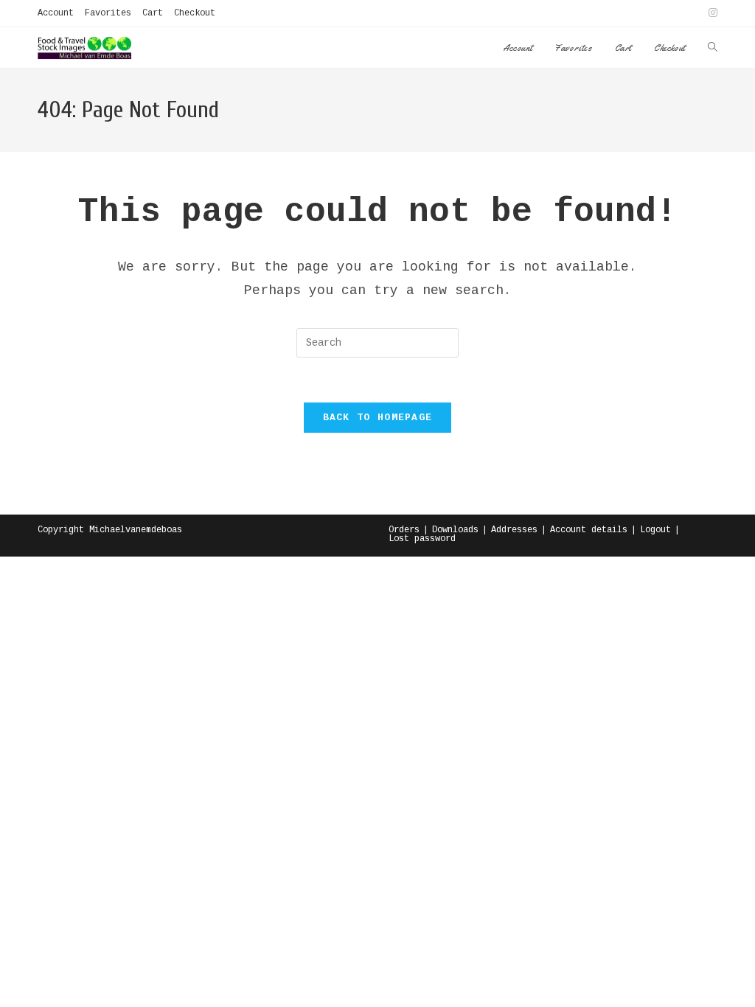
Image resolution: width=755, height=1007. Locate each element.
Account (56, 13)
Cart (152, 13)
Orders (404, 530)
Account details (588, 530)
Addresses (514, 530)
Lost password (422, 539)
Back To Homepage (378, 417)
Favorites (108, 13)
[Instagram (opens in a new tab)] (710, 13)
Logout (655, 530)
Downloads (455, 530)
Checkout (194, 13)
